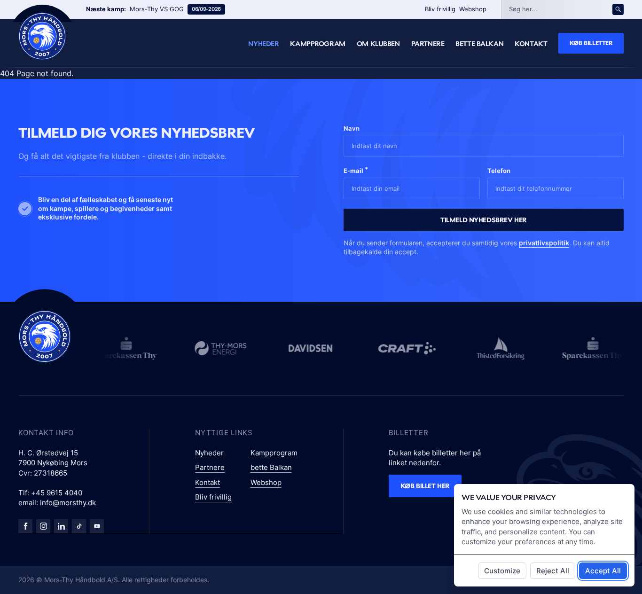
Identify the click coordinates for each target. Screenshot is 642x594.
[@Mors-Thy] (97, 526)
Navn (352, 128)
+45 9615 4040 (56, 492)
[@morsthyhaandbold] (79, 526)
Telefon (498, 170)
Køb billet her (425, 485)
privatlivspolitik (544, 243)
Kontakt (531, 43)
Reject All (552, 570)
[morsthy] (25, 526)
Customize (502, 570)
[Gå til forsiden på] (42, 36)
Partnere (428, 43)
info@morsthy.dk (68, 502)
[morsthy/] (43, 526)
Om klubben (378, 43)
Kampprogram (317, 43)
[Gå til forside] (44, 336)
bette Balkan (479, 43)
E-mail (356, 169)
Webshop (472, 9)
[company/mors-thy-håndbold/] (61, 526)
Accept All (603, 570)
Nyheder (263, 43)
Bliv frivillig (440, 9)
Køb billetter (591, 43)
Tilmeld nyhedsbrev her (483, 219)
